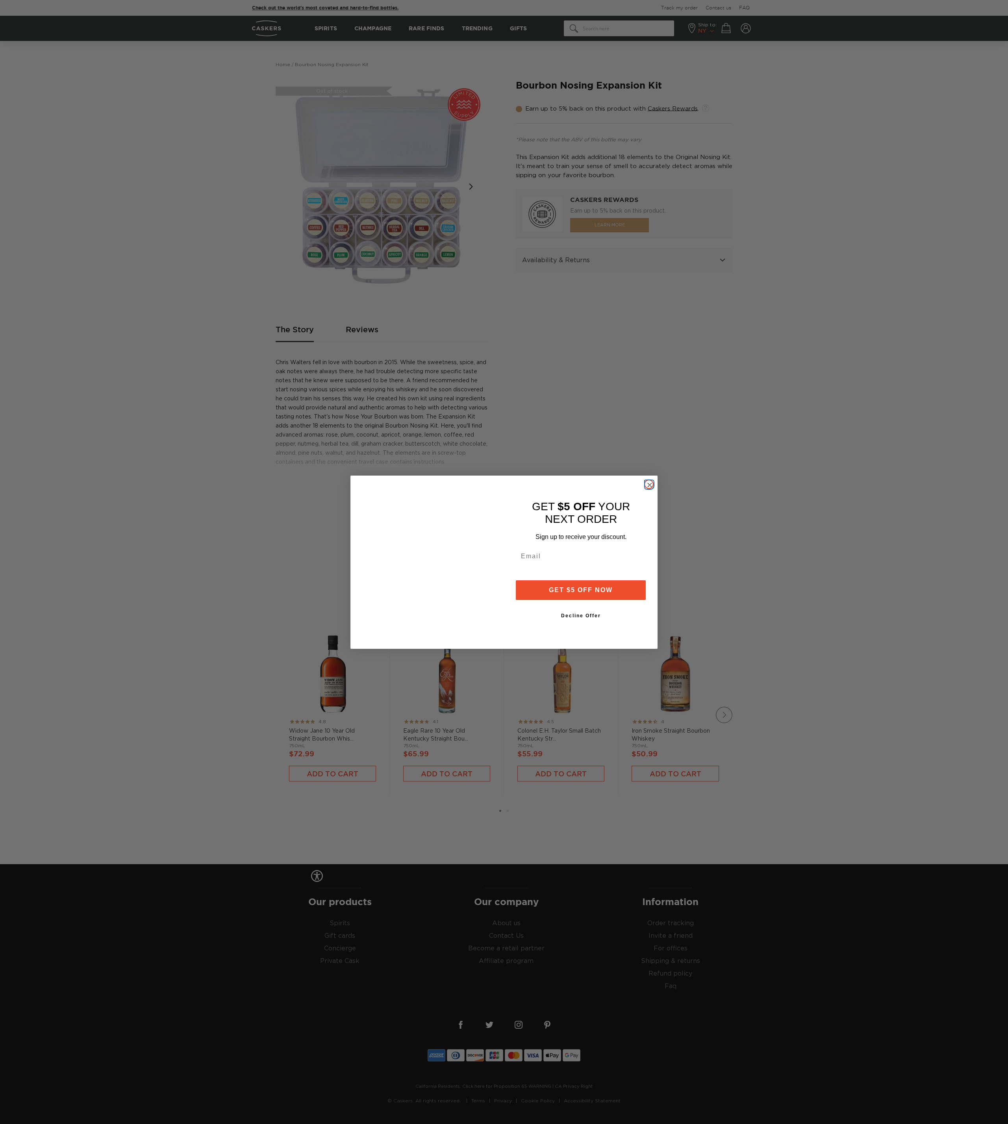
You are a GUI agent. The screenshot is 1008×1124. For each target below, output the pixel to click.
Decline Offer (581, 615)
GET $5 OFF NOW (581, 590)
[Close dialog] (649, 484)
